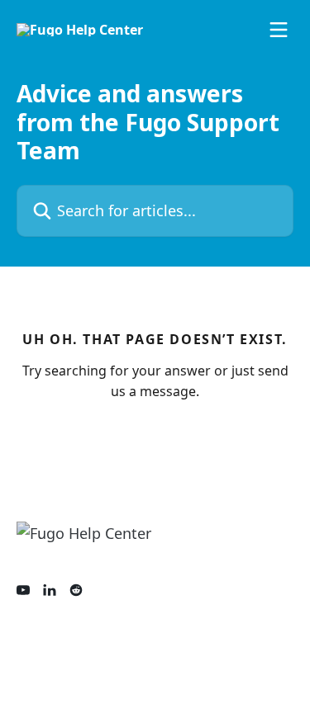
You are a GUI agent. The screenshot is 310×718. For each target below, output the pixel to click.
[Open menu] (278, 30)
